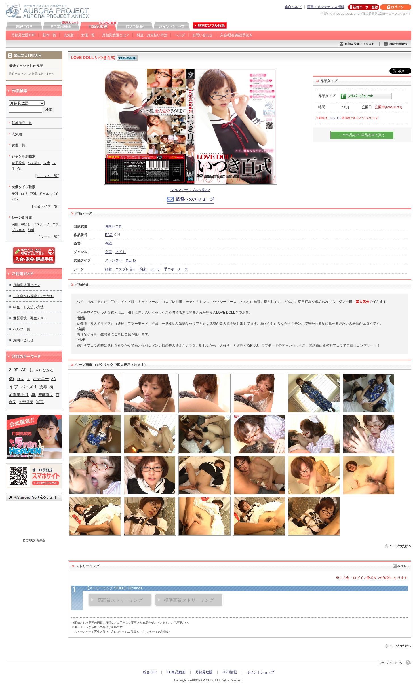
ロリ (24, 194)
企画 (108, 252)
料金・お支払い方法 (152, 35)
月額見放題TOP (23, 35)
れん (20, 379)
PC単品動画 (176, 672)
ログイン (336, 117)
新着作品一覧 (22, 123)
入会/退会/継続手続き (236, 35)
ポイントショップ (260, 672)
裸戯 (108, 243)
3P (16, 370)
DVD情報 (230, 672)
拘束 (143, 269)
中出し (26, 224)
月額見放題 (203, 672)
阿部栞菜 (26, 402)
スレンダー (113, 260)
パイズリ (29, 387)
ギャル (44, 194)
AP (24, 370)
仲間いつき (113, 226)
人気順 (69, 35)
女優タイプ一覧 (46, 206)
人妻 (46, 163)
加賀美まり (19, 395)
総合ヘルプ (293, 7)
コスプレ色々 (125, 269)
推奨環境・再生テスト (30, 318)
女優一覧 (88, 35)
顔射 (108, 269)
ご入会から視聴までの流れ (33, 296)
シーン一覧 (49, 237)
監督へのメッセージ (195, 199)
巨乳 (33, 194)
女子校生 (18, 163)
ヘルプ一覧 (21, 329)
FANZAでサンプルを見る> (190, 190)
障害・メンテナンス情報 (325, 7)
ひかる (48, 370)
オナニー (41, 378)
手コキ (169, 269)
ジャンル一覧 (47, 176)
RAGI (109, 235)
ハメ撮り (34, 163)
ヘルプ (180, 35)
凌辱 (43, 387)
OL (19, 169)
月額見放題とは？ (115, 35)
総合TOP (150, 672)
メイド (120, 252)
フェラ (155, 269)
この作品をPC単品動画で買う (362, 135)
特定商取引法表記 (34, 540)
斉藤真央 (45, 395)
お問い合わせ (202, 35)
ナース (183, 269)
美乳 (15, 194)
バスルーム (41, 224)
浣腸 (15, 224)
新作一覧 (49, 35)
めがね (131, 260)
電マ (40, 401)
